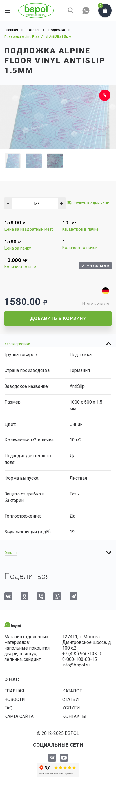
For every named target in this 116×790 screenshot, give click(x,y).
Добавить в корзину (58, 318)
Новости (14, 699)
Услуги (71, 708)
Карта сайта (19, 716)
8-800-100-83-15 (79, 659)
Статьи (70, 699)
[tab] (58, 343)
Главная (14, 691)
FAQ (8, 708)
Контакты (74, 716)
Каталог (72, 691)
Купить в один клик (91, 203)
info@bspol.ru (76, 665)
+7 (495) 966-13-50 (81, 653)
